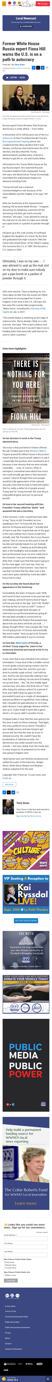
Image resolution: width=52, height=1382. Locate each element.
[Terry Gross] (8, 806)
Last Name (8, 1251)
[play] (3, 1379)
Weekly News (11, 1265)
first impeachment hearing (16, 141)
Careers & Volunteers (13, 1349)
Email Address (10, 1235)
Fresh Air (7, 778)
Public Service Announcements (17, 1327)
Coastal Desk (11, 1268)
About (7, 1338)
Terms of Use (10, 1311)
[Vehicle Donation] (26, 994)
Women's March (38, 451)
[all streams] (48, 1379)
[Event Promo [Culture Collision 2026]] (26, 850)
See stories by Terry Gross (28, 816)
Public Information (12, 1322)
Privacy (8, 1333)
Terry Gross (20, 64)
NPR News (9, 785)
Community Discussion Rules (16, 1317)
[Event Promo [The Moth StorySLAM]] (26, 950)
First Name (8, 1243)
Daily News (10, 1262)
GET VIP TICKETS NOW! (26, 920)
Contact (8, 1344)
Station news (11, 1275)
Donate (43, 4)
